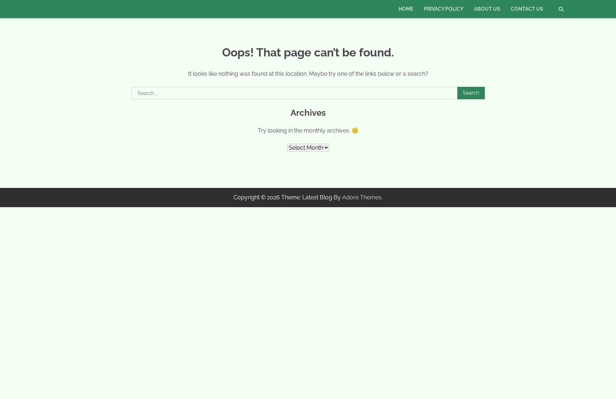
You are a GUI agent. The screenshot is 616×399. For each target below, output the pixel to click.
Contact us (527, 9)
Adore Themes (361, 197)
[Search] (561, 9)
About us (487, 9)
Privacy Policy (443, 9)
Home (406, 9)
